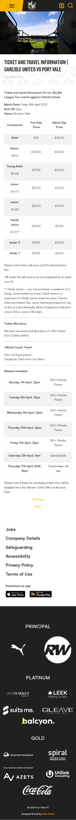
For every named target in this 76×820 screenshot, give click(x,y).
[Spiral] (57, 755)
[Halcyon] (38, 722)
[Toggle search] (70, 5)
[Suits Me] (18, 710)
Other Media (48, 814)
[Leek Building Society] (57, 694)
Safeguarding (19, 547)
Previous (38, 499)
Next (38, 506)
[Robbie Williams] (57, 649)
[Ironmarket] (18, 694)
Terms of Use (19, 574)
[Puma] (18, 650)
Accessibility (18, 556)
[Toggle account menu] (62, 6)
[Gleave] (57, 710)
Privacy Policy (19, 565)
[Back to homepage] (31, 5)
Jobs (11, 529)
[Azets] (18, 774)
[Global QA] (18, 755)
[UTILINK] (57, 774)
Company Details (23, 538)
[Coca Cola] (38, 790)
